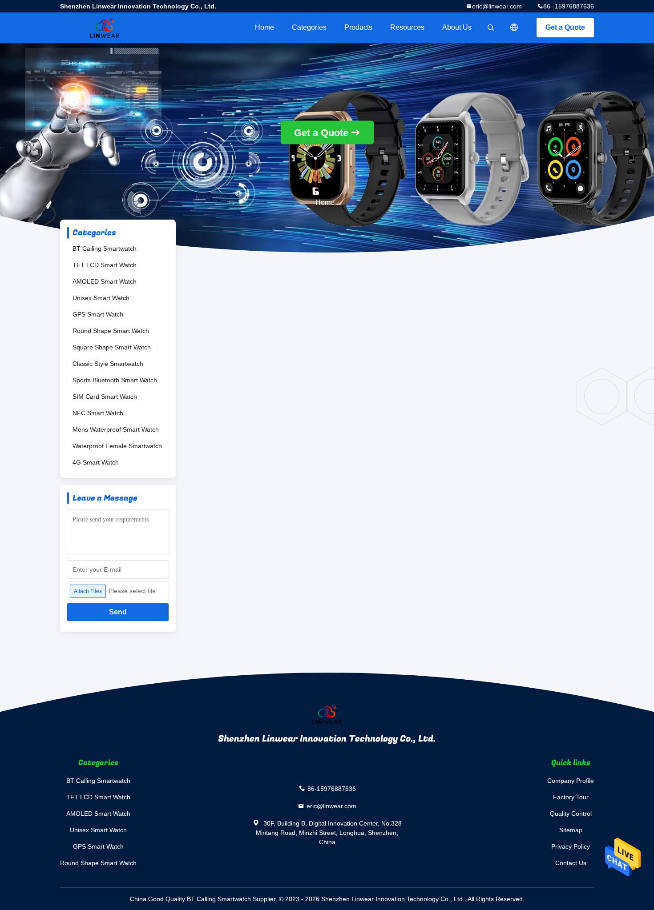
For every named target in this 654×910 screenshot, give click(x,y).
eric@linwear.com (497, 6)
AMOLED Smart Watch (105, 281)
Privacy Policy (570, 846)
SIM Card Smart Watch (105, 396)
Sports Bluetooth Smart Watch (115, 380)
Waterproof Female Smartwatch (117, 445)
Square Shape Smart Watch (112, 347)
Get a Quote (565, 27)
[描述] (514, 27)
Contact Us (570, 862)
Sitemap (570, 830)
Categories (309, 27)
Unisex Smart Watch (101, 297)
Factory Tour (571, 797)
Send (118, 612)
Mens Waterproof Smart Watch (116, 429)
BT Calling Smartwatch (105, 248)
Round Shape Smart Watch (111, 330)
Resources (407, 27)
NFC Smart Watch (98, 413)
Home (264, 27)
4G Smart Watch (96, 462)
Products (358, 27)
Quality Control (571, 813)
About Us (457, 27)
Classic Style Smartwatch (108, 363)
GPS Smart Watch (98, 314)
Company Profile (570, 780)
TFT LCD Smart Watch (105, 265)
